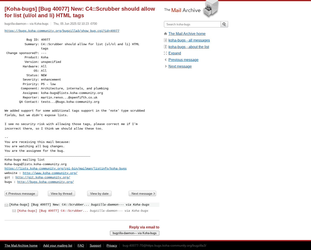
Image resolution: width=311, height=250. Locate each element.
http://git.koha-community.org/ (42, 177)
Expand (174, 53)
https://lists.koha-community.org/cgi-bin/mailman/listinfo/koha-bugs (66, 168)
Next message (142, 193)
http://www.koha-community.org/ (50, 173)
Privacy (112, 245)
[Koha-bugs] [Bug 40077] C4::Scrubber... (52, 211)
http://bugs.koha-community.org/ (45, 182)
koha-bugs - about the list (188, 47)
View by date (99, 193)
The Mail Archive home (187, 34)
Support (95, 245)
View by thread (61, 193)
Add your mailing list (57, 245)
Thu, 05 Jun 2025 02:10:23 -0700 (75, 23)
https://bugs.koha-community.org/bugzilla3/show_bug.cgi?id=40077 (62, 31)
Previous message (21, 193)
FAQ (81, 245)
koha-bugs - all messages (189, 40)
